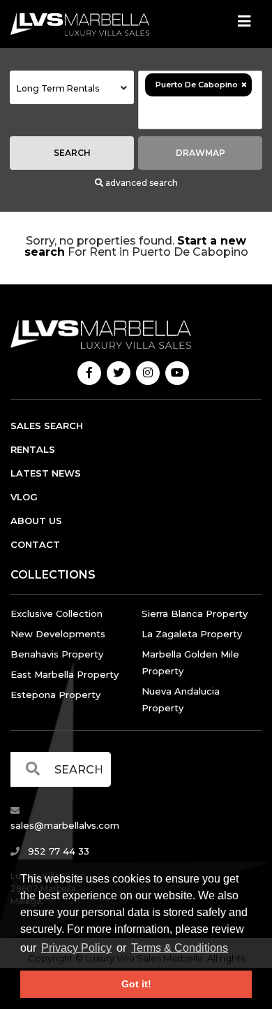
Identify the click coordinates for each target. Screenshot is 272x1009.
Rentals (32, 449)
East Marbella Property (64, 674)
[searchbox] (200, 112)
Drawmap (200, 152)
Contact (35, 544)
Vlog (24, 496)
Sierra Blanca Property (195, 613)
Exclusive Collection (56, 613)
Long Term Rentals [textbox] (58, 88)
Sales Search (46, 425)
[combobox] (72, 87)
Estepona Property (55, 694)
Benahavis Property (56, 654)
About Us (36, 520)
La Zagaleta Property (192, 633)
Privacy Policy (76, 948)
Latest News (45, 473)
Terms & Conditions (179, 948)
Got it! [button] (136, 983)
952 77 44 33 (57, 851)
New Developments (57, 633)
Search (72, 152)
